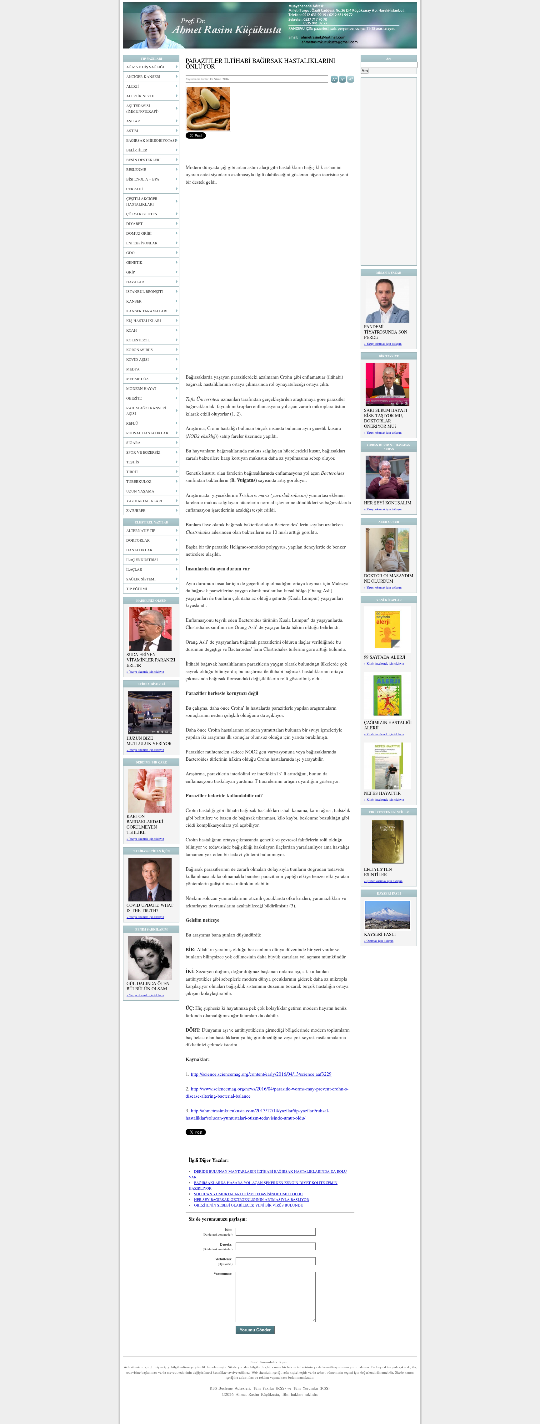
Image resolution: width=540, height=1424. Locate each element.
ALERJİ (132, 86)
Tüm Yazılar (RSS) (269, 1388)
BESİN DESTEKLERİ (143, 159)
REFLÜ (132, 423)
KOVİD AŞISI (137, 359)
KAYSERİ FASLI (380, 934)
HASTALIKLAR (139, 549)
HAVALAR (135, 281)
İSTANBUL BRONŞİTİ (144, 291)
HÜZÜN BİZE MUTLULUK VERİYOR (149, 740)
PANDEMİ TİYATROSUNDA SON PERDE (385, 332)
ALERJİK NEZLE (140, 95)
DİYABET (134, 223)
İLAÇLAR (134, 569)
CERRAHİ (134, 188)
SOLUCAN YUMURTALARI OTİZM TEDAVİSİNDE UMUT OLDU (248, 1193)
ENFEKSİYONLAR (142, 242)
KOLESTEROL (138, 339)
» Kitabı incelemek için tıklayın (384, 663)
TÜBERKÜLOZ (138, 481)
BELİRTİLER (136, 149)
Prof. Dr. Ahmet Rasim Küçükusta (270, 25)
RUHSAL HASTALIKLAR (147, 432)
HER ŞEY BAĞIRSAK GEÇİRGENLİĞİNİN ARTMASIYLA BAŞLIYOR (251, 1199)
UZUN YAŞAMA (140, 490)
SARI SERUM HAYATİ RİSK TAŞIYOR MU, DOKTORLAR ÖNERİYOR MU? (385, 418)
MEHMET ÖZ (137, 378)
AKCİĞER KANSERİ (143, 76)
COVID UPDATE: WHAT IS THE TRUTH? (150, 907)
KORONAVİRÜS (139, 349)
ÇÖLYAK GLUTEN (142, 213)
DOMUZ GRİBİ (139, 233)
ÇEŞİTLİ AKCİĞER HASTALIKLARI (142, 201)
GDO (130, 252)
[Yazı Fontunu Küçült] (342, 78)
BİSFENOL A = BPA (142, 178)
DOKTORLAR (138, 540)
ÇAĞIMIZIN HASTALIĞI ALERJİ (388, 725)
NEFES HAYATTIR (382, 793)
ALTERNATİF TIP (140, 530)
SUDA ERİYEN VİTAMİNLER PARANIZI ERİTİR (151, 659)
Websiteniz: (223, 1261)
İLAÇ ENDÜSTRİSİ (142, 559)
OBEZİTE (134, 398)
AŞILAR (133, 120)
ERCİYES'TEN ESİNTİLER (378, 871)
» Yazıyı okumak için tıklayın (145, 671)
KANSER (134, 301)
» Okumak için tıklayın (378, 940)
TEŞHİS (132, 461)
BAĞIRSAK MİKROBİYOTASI (151, 140)
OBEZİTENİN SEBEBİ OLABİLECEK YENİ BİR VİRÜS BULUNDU (248, 1204)
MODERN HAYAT (141, 388)
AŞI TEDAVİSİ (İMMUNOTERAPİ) (142, 108)
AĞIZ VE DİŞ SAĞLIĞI (145, 66)
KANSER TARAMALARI (147, 310)
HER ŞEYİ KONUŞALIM (387, 503)
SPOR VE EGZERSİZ (143, 452)
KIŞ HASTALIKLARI (143, 320)
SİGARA (133, 442)
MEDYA (133, 368)
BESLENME (136, 169)
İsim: (217, 1232)
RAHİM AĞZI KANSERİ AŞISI (146, 410)
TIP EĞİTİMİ (136, 588)
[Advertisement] (270, 237)
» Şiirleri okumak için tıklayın (383, 881)
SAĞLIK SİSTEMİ (141, 578)
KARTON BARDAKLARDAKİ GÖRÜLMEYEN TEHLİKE (145, 824)
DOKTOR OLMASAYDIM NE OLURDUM (388, 578)
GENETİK (134, 262)
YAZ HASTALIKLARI (144, 500)
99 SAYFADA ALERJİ (384, 657)
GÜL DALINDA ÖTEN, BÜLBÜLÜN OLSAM (149, 986)
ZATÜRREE (135, 510)
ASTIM (132, 130)
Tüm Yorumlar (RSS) (311, 1388)
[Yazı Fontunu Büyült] (334, 78)
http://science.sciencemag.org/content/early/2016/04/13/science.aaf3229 (261, 1074)
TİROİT (132, 471)
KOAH (131, 330)
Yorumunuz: (223, 1273)
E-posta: (217, 1247)
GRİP (130, 271)
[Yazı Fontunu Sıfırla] (350, 78)
